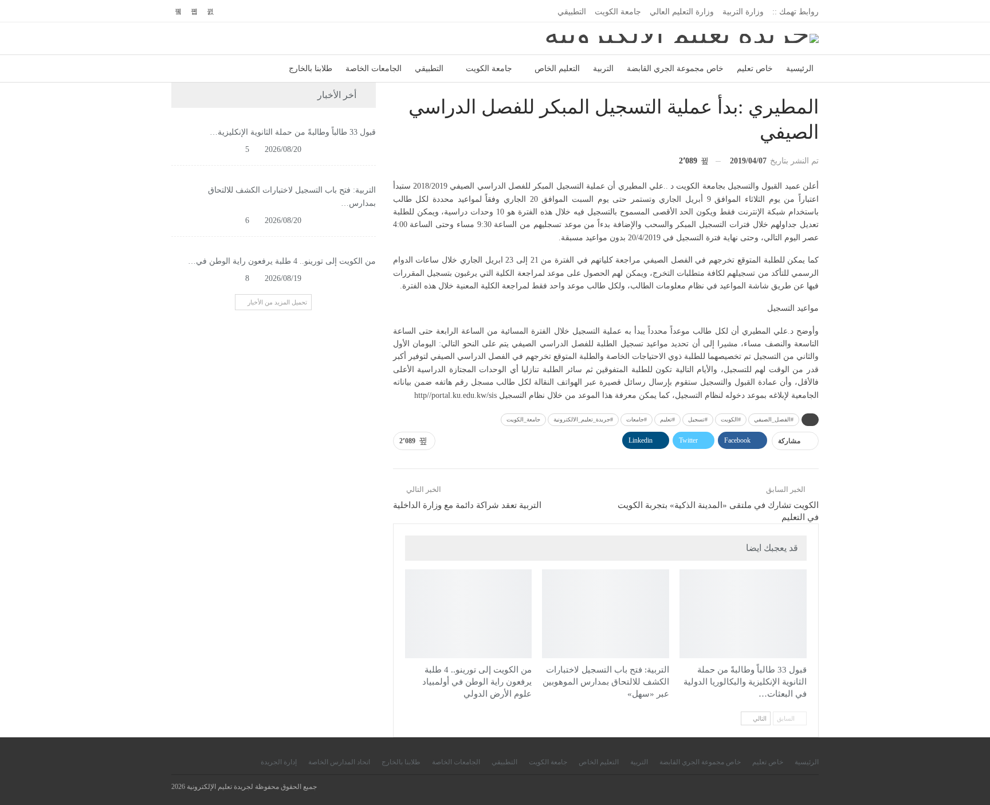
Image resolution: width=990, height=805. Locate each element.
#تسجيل (698, 419)
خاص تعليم (755, 68)
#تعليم (667, 419)
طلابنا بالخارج (310, 68)
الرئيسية (800, 68)
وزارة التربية (743, 11)
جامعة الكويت (618, 11)
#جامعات (636, 419)
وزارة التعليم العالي (682, 11)
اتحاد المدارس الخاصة (339, 762)
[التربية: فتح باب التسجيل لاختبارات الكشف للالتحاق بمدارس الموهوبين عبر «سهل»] (605, 613)
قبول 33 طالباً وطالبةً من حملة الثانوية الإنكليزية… (293, 132)
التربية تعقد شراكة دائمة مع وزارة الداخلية (467, 505)
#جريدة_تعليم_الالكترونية (583, 419)
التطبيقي (571, 11)
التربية (603, 68)
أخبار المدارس (665, 570)
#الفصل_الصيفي (773, 419)
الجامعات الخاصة (373, 68)
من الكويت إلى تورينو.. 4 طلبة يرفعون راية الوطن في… (282, 261)
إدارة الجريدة (279, 762)
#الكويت (731, 419)
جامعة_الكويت (523, 419)
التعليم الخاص (557, 68)
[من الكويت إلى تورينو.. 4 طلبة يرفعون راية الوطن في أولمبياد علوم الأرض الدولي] (468, 613)
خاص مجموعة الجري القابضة (675, 68)
